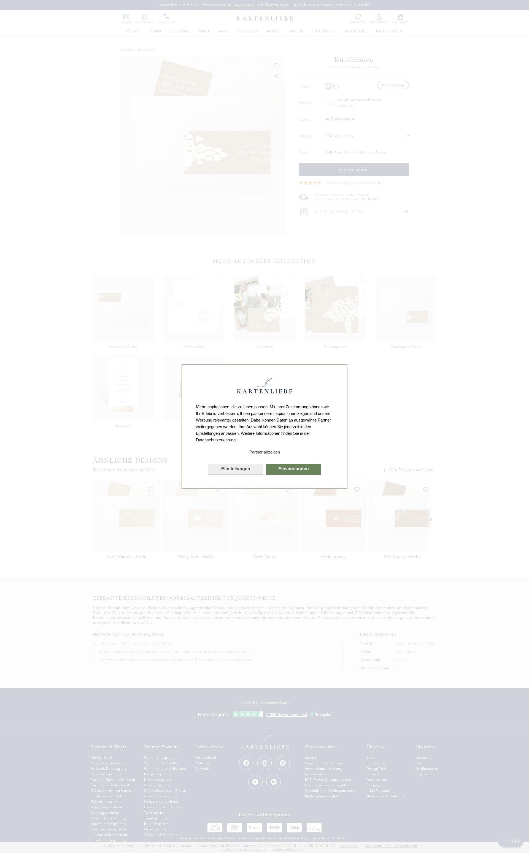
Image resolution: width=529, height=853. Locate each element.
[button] (264, 452)
